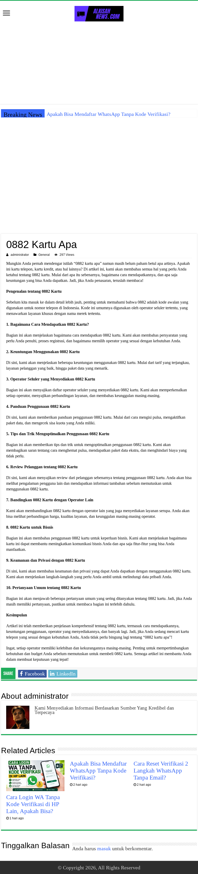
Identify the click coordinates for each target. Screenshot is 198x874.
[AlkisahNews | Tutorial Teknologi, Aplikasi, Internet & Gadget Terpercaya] (99, 12)
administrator (20, 255)
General (44, 255)
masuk (104, 848)
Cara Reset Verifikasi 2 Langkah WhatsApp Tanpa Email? (161, 770)
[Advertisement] (99, 63)
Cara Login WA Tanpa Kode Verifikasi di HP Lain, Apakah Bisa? (33, 804)
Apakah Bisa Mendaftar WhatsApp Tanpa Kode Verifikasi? (108, 114)
